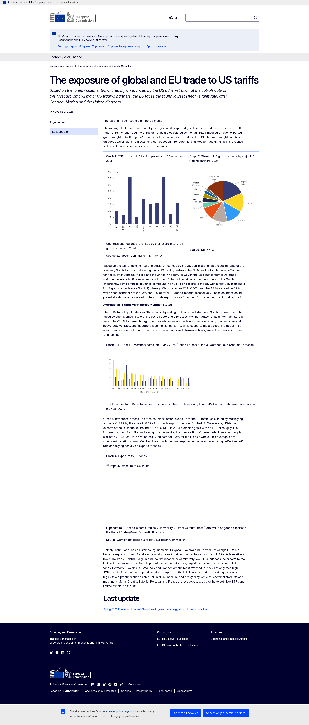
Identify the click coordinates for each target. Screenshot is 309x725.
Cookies (126, 690)
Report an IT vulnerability (64, 690)
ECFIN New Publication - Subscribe (177, 645)
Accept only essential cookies (225, 713)
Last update (60, 131)
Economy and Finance (61, 66)
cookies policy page (117, 711)
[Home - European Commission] (76, 16)
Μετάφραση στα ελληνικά (74, 46)
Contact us (134, 684)
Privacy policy (144, 690)
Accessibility (184, 690)
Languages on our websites (100, 690)
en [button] (176, 17)
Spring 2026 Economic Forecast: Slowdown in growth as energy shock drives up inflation (155, 609)
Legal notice (165, 690)
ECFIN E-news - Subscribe (172, 638)
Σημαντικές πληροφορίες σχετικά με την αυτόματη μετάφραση (130, 46)
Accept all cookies (186, 713)
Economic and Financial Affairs (229, 638)
